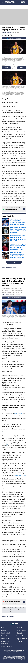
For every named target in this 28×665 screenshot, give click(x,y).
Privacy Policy (5, 636)
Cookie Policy (5, 639)
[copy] (11, 35)
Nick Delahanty (7, 32)
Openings (19, 627)
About (3, 627)
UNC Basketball (10, 616)
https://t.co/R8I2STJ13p (9, 383)
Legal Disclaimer (21, 639)
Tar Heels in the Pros (11, 267)
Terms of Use (20, 636)
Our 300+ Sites (21, 630)
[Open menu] (2, 2)
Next (21, 67)
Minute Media (10, 650)
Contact (3, 630)
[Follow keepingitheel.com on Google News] (24, 209)
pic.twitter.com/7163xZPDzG (17, 445)
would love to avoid (20, 475)
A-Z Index (19, 641)
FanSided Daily (5, 633)
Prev (6, 67)
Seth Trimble (18, 413)
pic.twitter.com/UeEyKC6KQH (11, 385)
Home (3, 267)
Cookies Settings (6, 646)
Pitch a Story (20, 633)
